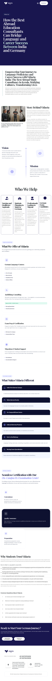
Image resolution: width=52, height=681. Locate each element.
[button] (26, 597)
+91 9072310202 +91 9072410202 (25, 657)
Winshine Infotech (38, 674)
